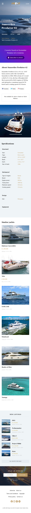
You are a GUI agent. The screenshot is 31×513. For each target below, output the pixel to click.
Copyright (22, 493)
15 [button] (21, 134)
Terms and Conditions (12, 493)
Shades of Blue (7, 367)
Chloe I (14, 436)
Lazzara (3, 369)
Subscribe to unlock (16, 58)
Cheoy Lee (4, 339)
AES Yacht (14, 447)
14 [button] (20, 134)
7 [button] (14, 134)
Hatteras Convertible (9, 246)
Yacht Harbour (16, 4)
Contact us (20, 496)
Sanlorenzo (14, 439)
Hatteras (3, 251)
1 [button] (9, 134)
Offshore (3, 309)
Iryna (13, 451)
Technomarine (16, 428)
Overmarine (14, 432)
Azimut (13, 424)
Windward (5, 337)
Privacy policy (12, 496)
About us (18, 490)
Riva (2, 281)
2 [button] (10, 134)
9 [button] (16, 134)
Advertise (12, 490)
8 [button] (15, 134)
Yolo (3, 276)
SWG (13, 420)
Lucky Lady (5, 306)
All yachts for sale (15, 461)
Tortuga (4, 397)
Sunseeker (4, 34)
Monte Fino (4, 400)
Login (27, 4)
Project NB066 (16, 443)
